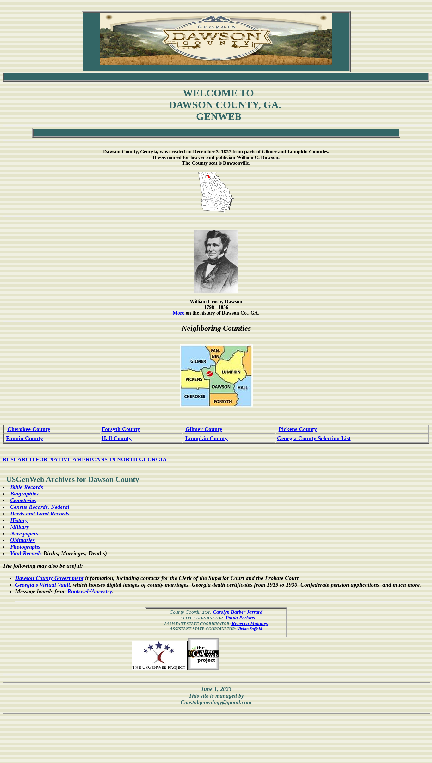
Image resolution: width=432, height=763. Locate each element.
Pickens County (298, 429)
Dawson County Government (49, 578)
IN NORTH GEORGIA (138, 459)
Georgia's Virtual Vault (42, 584)
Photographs (25, 547)
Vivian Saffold (249, 628)
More (178, 313)
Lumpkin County (206, 438)
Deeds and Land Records (39, 513)
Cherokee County (28, 429)
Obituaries (22, 540)
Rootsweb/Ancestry (89, 591)
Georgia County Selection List (314, 438)
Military (19, 527)
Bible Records (26, 487)
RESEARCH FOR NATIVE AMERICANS (55, 459)
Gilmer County (203, 429)
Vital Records (26, 553)
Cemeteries (23, 500)
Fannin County (24, 438)
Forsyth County (121, 429)
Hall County (117, 438)
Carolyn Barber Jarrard (237, 612)
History (19, 520)
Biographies (24, 493)
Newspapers (24, 533)
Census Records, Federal (39, 507)
